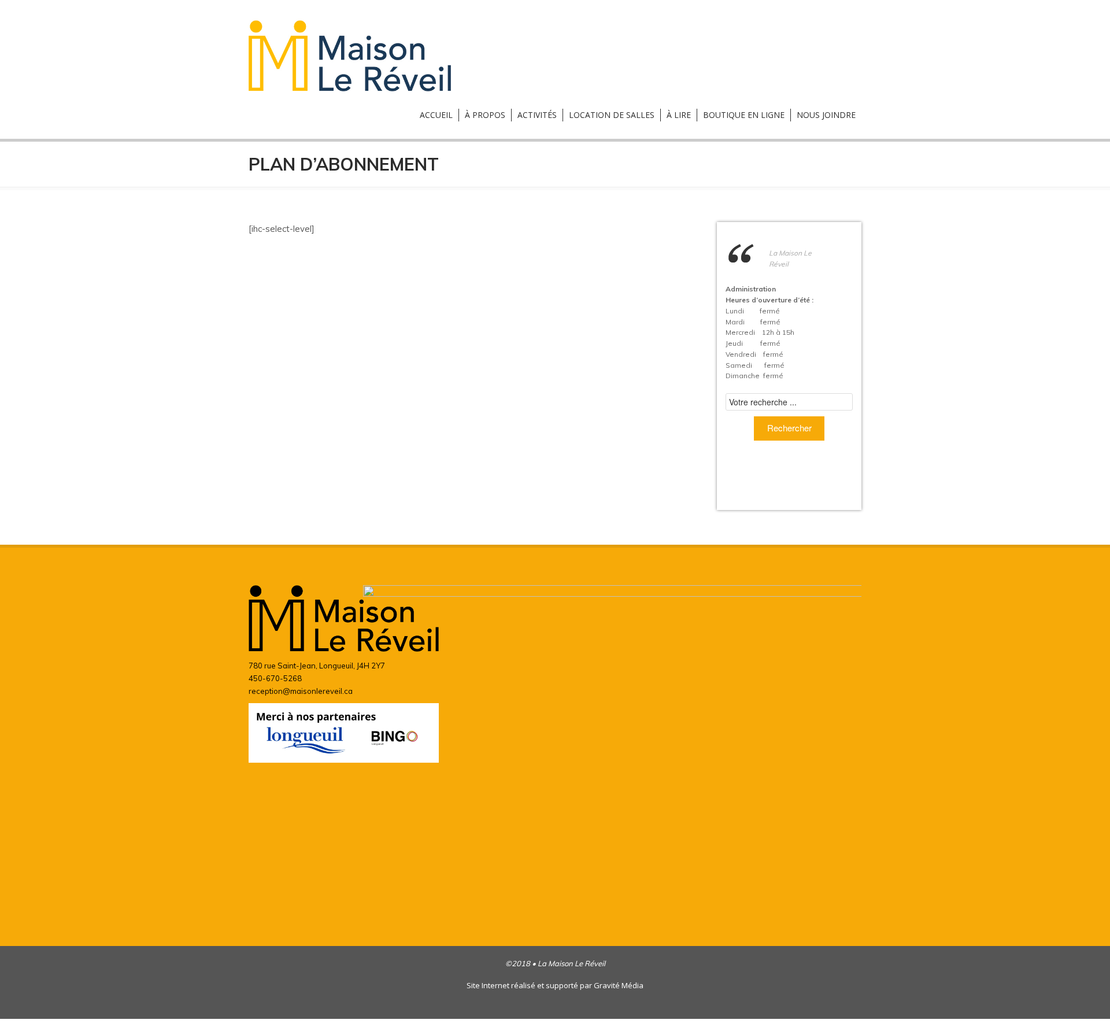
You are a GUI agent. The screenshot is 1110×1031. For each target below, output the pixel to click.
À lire (679, 114)
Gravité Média (618, 985)
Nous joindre (826, 114)
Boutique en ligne (744, 114)
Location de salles (611, 114)
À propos (485, 114)
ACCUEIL (436, 114)
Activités (537, 114)
